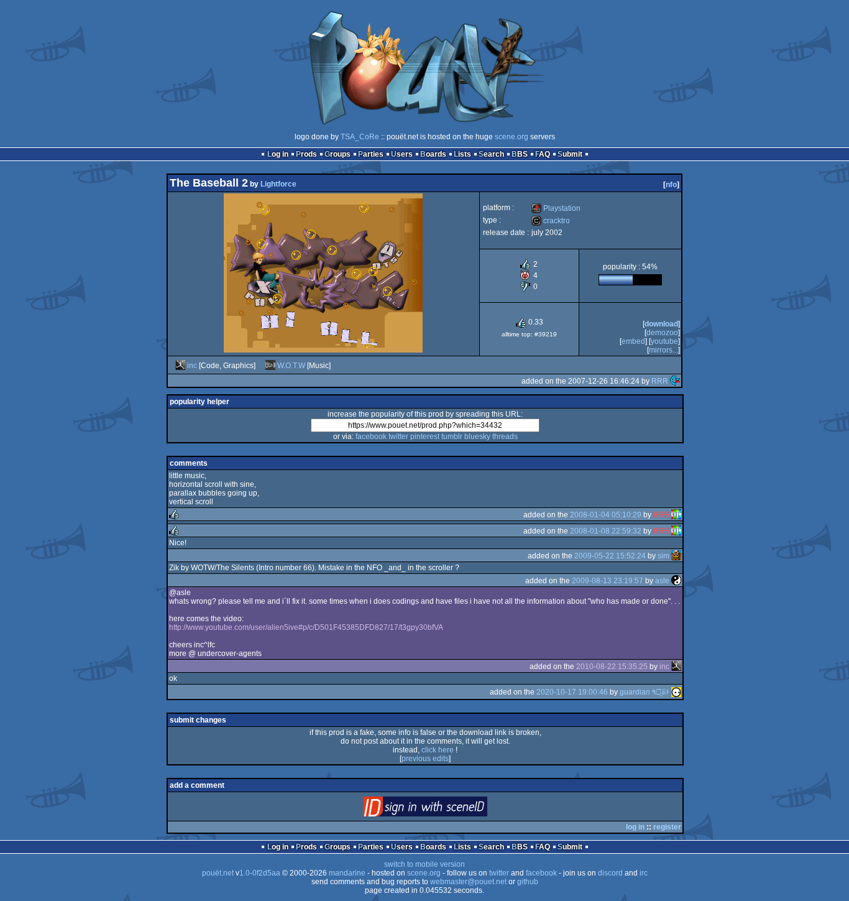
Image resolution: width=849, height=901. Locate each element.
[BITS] (676, 515)
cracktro (550, 220)
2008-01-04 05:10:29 (605, 515)
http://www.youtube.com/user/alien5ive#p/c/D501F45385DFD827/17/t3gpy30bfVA (306, 627)
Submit (570, 154)
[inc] (180, 365)
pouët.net (218, 873)
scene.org (511, 136)
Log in (277, 154)
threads (505, 436)
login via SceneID (446, 809)
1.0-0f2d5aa (259, 873)
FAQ (542, 154)
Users (402, 154)
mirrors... (663, 350)
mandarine (347, 873)
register (667, 827)
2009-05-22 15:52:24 (610, 556)
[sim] (676, 556)
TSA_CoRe (360, 136)
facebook (371, 436)
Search (491, 154)
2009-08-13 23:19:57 (607, 580)
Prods (306, 154)
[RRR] (675, 381)
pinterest (424, 436)
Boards (433, 154)
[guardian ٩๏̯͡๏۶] (676, 692)
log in (635, 827)
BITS (661, 515)
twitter (398, 436)
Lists (462, 154)
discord (610, 873)
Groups (337, 154)
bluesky (477, 436)
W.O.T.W (291, 365)
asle (662, 580)
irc (644, 873)
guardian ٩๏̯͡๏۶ (644, 692)
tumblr (451, 436)
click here (437, 750)
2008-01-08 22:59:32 (605, 531)
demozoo (662, 332)
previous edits (425, 758)
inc (192, 365)
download (661, 324)
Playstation (556, 208)
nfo (671, 184)
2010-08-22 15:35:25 (612, 666)
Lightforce (278, 184)
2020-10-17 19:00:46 (572, 692)
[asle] (676, 580)
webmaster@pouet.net (468, 881)
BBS (520, 154)
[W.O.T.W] (270, 365)
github (527, 881)
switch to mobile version (424, 864)
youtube (664, 341)
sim (663, 556)
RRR (659, 381)
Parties (370, 154)
